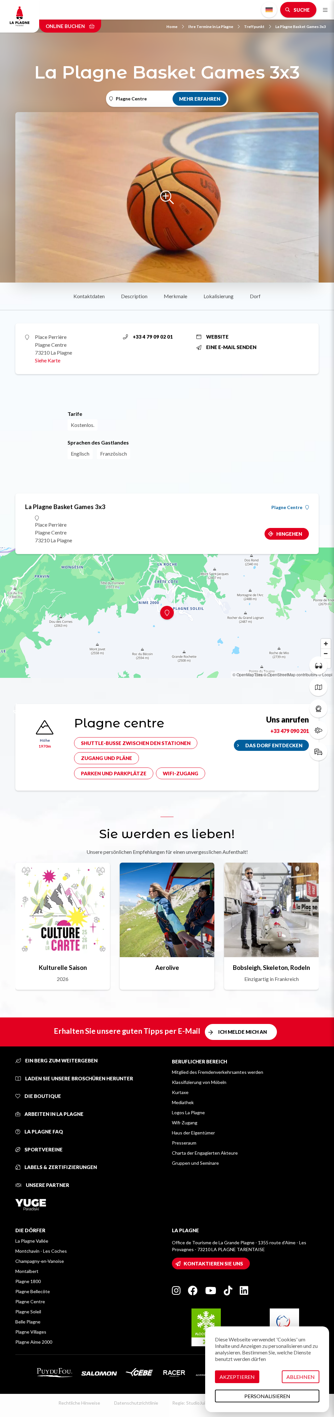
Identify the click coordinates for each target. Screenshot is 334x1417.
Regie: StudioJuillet (192, 1403)
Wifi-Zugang (180, 773)
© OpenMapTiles (248, 674)
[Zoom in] (326, 644)
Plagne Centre (286, 507)
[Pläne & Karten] (318, 687)
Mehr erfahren (199, 99)
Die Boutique (42, 1096)
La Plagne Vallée (31, 1241)
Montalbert (26, 1271)
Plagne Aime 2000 (33, 1342)
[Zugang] (318, 751)
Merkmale (175, 296)
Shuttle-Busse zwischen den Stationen (135, 743)
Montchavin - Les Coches (41, 1251)
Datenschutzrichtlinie (136, 1403)
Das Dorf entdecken (273, 745)
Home (171, 26)
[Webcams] (318, 708)
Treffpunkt (254, 26)
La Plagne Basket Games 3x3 (300, 26)
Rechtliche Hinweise (79, 1403)
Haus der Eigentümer (193, 1132)
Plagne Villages (30, 1332)
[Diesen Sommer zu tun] (318, 665)
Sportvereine (43, 1149)
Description (134, 296)
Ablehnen (300, 1377)
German (269, 9)
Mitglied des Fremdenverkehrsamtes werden (217, 1072)
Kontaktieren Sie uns (213, 1263)
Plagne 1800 (28, 1281)
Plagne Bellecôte (32, 1291)
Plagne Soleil (28, 1311)
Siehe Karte (47, 360)
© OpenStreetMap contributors (290, 674)
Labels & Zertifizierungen (60, 1167)
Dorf (255, 296)
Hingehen (289, 534)
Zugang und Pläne (106, 758)
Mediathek (183, 1102)
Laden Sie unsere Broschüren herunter (78, 1078)
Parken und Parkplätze (113, 773)
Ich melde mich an (242, 1032)
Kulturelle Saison (63, 967)
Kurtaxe (180, 1092)
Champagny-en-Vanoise (39, 1261)
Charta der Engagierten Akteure (205, 1153)
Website (217, 337)
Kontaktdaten (89, 296)
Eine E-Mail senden (231, 347)
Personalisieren (267, 1396)
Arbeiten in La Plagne (53, 1114)
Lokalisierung (219, 296)
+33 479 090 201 (289, 731)
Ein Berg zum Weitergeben (61, 1060)
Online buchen (66, 26)
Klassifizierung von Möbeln (199, 1082)
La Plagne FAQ (43, 1131)
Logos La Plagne (188, 1112)
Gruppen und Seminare (195, 1163)
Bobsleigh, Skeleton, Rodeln (271, 967)
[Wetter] (318, 730)
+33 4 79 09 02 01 (153, 337)
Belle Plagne (27, 1321)
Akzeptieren (237, 1377)
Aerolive (167, 967)
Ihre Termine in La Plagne (210, 26)
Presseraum (184, 1143)
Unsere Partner (47, 1185)
